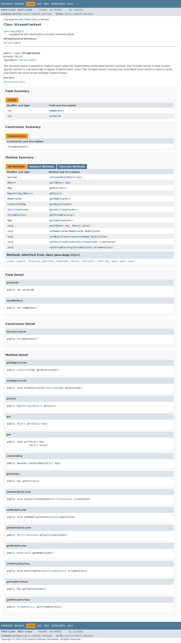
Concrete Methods (72, 166)
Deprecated (58, 4)
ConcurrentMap (16, 204)
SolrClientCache (18, 209)
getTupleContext (60, 220)
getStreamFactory (60, 215)
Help (70, 4)
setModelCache (58, 231)
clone (10, 261)
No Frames (55, 10)
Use (39, 4)
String (17, 193)
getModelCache (58, 198)
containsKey (57, 177)
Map (9, 188)
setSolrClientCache (62, 242)
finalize (33, 261)
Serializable (12, 42)
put (51, 225)
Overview (6, 4)
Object (19, 56)
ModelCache (14, 198)
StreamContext (16, 146)
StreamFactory (16, 215)
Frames (43, 10)
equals (21, 261)
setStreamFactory (60, 247)
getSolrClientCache (62, 209)
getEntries (56, 188)
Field (26, 14)
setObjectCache (59, 236)
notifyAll (88, 261)
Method (47, 14)
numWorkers (56, 110)
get (51, 182)
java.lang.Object (14, 31)
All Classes (76, 10)
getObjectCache (59, 204)
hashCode (62, 261)
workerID (55, 116)
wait (114, 261)
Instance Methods (41, 166)
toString (103, 261)
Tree (46, 4)
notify (75, 261)
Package (19, 4)
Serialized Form (14, 81)
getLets (54, 193)
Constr (36, 14)
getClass (48, 261)
